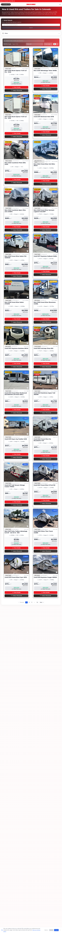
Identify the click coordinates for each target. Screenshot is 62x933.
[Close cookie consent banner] (60, 930)
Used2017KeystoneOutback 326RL (45, 256)
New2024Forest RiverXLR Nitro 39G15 (44, 164)
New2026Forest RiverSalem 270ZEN (14, 303)
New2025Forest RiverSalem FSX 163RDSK (15, 256)
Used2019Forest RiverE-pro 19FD (16, 577)
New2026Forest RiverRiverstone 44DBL (45, 303)
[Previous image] (5, 57)
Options (46, 930)
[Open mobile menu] (60, 4)
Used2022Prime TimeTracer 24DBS (43, 531)
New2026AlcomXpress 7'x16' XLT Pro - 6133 (16, 117)
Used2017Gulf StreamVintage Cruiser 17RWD (15, 485)
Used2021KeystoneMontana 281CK (16, 348)
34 (37, 602)
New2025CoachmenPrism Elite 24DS (15, 163)
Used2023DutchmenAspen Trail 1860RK (44, 393)
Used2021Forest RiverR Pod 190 (44, 485)
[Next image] (27, 57)
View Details (17, 87)
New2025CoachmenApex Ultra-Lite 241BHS (15, 210)
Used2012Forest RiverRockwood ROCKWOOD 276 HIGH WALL (16, 393)
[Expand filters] (59, 33)
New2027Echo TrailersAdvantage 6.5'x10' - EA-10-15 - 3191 (16, 531)
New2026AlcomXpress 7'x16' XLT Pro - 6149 (16, 71)
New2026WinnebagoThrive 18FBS (45, 70)
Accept (56, 930)
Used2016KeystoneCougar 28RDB (45, 577)
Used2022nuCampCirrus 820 (43, 348)
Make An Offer (16, 80)
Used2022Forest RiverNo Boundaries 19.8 (42, 439)
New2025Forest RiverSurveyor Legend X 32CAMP (44, 210)
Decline (51, 930)
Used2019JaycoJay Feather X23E (16, 439)
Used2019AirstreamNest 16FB (44, 116)
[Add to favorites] (27, 65)
